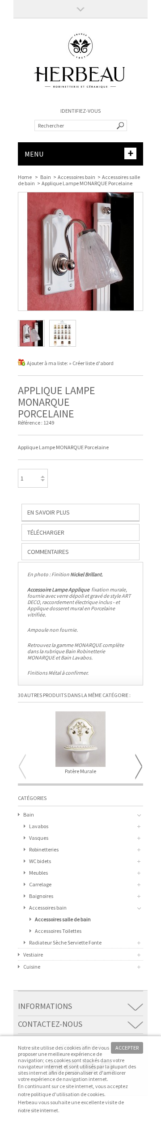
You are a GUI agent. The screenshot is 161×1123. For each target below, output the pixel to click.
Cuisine (31, 966)
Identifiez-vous (80, 110)
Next (138, 766)
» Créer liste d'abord (91, 363)
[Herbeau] (80, 98)
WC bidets (40, 861)
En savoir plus (48, 512)
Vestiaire (33, 954)
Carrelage (40, 884)
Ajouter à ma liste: (48, 363)
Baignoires (41, 896)
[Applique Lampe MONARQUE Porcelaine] (31, 344)
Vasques (38, 837)
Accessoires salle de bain (63, 919)
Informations (45, 1006)
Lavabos (38, 826)
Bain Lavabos (76, 657)
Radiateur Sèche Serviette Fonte (65, 942)
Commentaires (48, 552)
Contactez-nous (50, 1024)
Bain (45, 177)
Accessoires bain (76, 177)
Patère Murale (80, 771)
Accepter (127, 1047)
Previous (22, 766)
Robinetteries (44, 849)
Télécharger (45, 532)
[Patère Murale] (80, 739)
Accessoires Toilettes (58, 930)
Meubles (38, 872)
